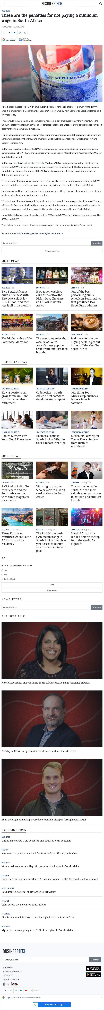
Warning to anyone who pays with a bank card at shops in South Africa (50, 492)
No (5, 574)
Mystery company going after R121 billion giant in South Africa (37, 930)
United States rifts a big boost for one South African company (36, 840)
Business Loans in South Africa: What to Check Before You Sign (51, 439)
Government (77, 335)
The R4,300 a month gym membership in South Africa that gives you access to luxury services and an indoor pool (51, 542)
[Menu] (3, 4)
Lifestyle (75, 288)
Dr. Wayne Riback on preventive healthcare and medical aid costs (39, 751)
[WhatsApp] (20, 32)
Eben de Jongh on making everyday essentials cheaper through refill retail (44, 819)
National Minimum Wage (77, 106)
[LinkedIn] (14, 32)
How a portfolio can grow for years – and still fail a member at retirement (15, 398)
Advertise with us (12, 971)
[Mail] (25, 32)
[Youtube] (26, 990)
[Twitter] (9, 32)
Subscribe (96, 243)
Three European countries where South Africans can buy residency (16, 539)
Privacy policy (11, 979)
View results (52, 590)
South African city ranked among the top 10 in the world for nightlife (85, 539)
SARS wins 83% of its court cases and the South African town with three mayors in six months (15, 493)
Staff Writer (7, 26)
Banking (40, 483)
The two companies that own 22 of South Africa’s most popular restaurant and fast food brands (52, 345)
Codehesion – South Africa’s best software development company (51, 396)
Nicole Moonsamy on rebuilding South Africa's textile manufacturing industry (46, 682)
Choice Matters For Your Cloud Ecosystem (16, 437)
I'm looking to (10, 579)
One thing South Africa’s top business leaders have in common (84, 398)
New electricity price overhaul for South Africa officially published (39, 853)
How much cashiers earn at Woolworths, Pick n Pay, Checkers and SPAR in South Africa (49, 298)
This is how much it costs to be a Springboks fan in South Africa (38, 917)
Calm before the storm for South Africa (24, 904)
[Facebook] (4, 32)
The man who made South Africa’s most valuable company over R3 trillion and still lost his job (86, 493)
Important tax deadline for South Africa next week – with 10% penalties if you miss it (50, 879)
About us (8, 967)
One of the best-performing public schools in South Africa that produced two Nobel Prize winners (86, 298)
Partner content (11, 389)
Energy (5, 850)
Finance (5, 875)
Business (6, 11)
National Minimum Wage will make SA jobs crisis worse (35, 233)
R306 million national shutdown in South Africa (29, 891)
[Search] (100, 3)
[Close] (101, 997)
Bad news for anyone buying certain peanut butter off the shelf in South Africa (85, 344)
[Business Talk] (34, 990)
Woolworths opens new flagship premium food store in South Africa (40, 866)
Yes (5, 570)
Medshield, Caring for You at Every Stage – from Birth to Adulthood (85, 441)
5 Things (6, 483)
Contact (8, 975)
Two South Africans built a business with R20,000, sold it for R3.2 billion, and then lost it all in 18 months (16, 298)
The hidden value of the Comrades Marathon (17, 340)
